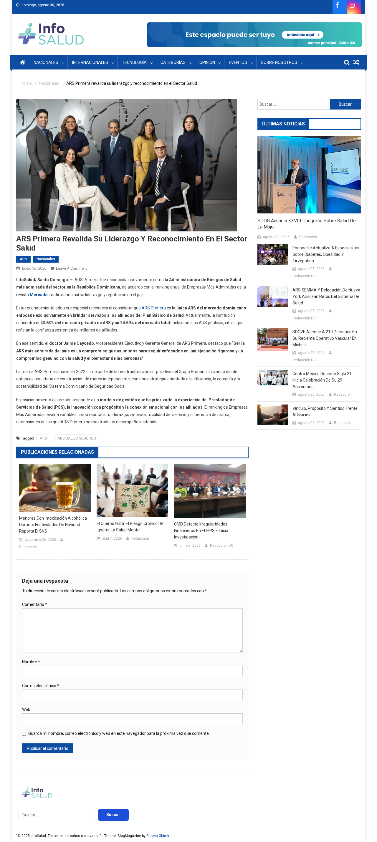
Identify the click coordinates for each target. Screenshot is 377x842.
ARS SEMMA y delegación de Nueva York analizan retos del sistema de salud (326, 296)
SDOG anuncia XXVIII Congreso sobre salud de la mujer (306, 224)
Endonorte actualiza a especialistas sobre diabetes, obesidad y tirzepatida (325, 254)
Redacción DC (221, 545)
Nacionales (46, 62)
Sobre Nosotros (279, 62)
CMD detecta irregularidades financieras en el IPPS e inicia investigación (201, 530)
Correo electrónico (40, 685)
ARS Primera (154, 308)
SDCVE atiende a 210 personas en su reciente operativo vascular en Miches (324, 338)
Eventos (238, 62)
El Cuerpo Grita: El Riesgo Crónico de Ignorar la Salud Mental (130, 526)
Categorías (173, 62)
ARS (23, 259)
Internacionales (90, 62)
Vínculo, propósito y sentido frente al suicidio (325, 411)
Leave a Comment (71, 268)
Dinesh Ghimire (158, 836)
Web (26, 709)
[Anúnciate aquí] (254, 34)
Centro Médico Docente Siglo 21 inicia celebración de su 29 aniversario (322, 380)
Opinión (207, 62)
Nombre (31, 661)
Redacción (28, 547)
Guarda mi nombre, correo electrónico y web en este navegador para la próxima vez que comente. (119, 733)
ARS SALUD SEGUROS (76, 438)
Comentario (34, 604)
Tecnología (134, 62)
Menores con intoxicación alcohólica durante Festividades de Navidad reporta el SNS (53, 524)
